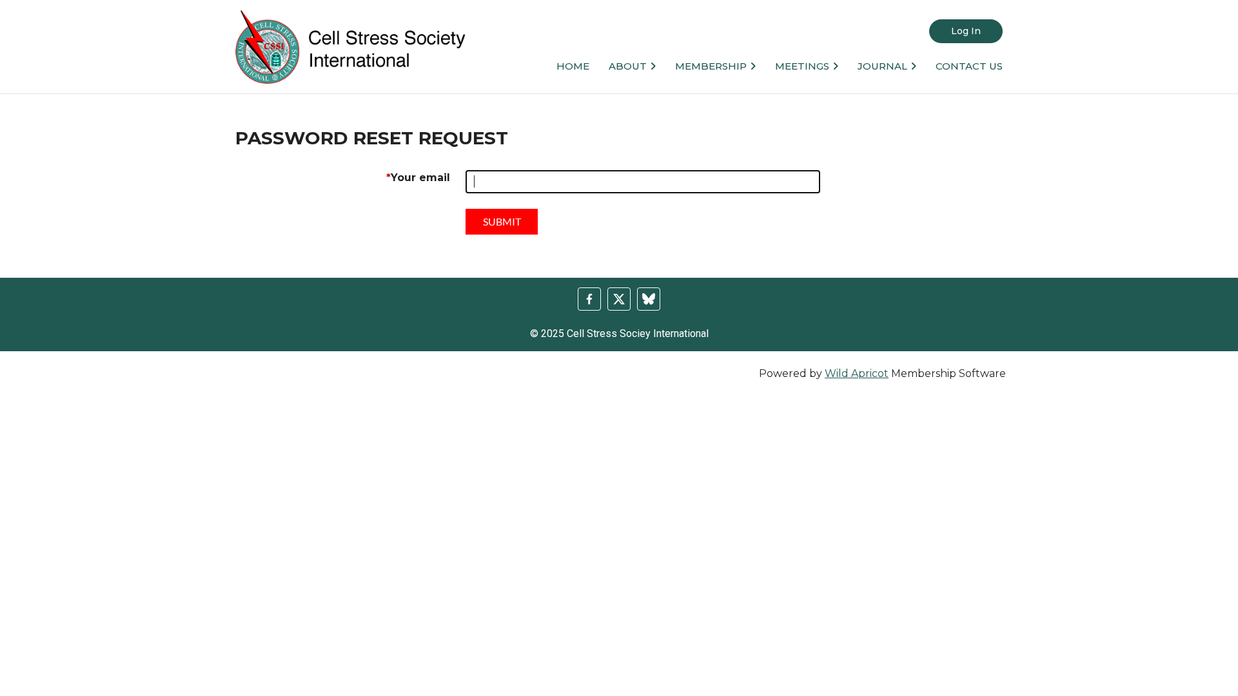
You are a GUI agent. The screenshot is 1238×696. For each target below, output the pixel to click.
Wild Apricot (857, 373)
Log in (966, 31)
